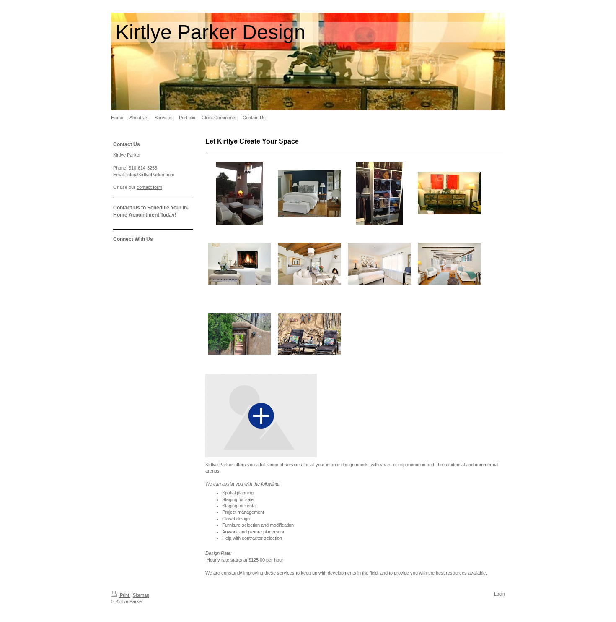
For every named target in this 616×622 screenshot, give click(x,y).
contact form (149, 187)
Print (124, 595)
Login (499, 593)
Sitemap (141, 595)
